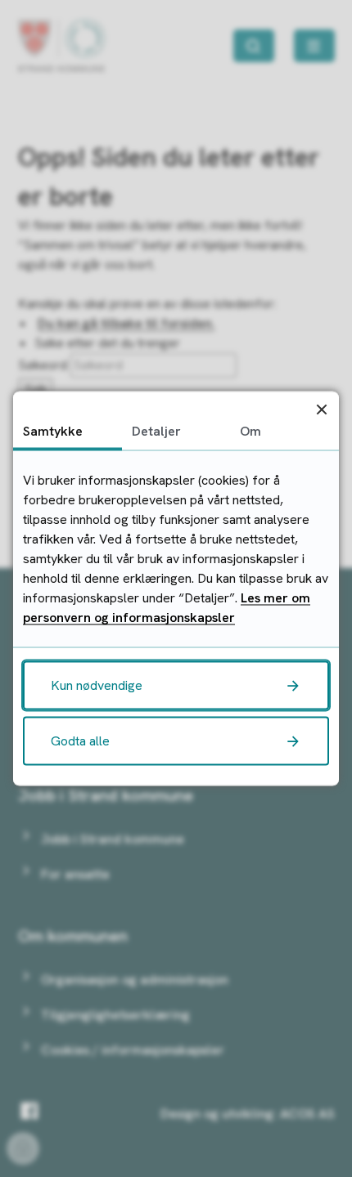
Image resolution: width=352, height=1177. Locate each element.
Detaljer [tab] (156, 431)
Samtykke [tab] (53, 431)
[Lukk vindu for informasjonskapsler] (321, 409)
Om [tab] (250, 431)
